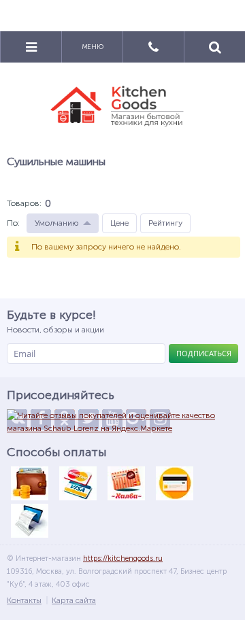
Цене (119, 223)
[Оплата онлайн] (77, 483)
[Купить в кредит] (174, 483)
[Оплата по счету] (29, 521)
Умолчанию (56, 223)
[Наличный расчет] (29, 483)
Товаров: (24, 203)
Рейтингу (165, 223)
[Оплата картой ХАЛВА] (125, 483)
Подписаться (203, 353)
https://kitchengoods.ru (123, 558)
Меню (92, 47)
